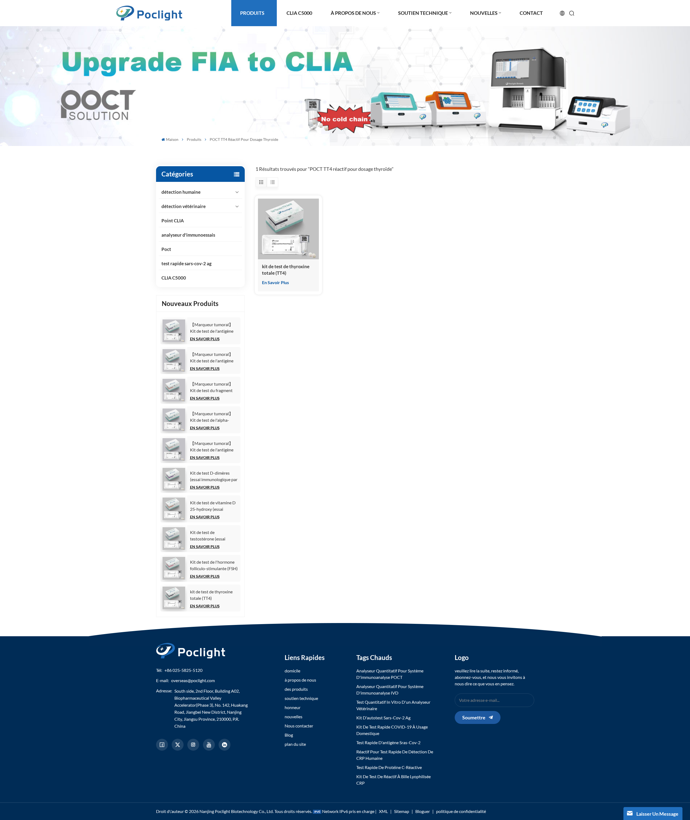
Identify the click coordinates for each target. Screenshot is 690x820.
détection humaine (181, 192)
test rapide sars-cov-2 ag (186, 263)
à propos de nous (300, 679)
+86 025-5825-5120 (183, 670)
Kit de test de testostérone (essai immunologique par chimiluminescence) (208, 536)
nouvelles (293, 716)
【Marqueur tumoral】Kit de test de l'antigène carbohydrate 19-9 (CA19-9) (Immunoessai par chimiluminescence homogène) (212, 358)
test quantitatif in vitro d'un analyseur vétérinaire (393, 705)
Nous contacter (299, 725)
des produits (296, 689)
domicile (292, 670)
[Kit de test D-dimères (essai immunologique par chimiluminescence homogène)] (173, 479)
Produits (194, 139)
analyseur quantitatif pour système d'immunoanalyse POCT (389, 674)
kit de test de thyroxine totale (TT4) (211, 595)
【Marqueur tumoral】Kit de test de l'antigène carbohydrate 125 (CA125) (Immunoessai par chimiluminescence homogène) (211, 328)
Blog (289, 734)
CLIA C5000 (173, 278)
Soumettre (473, 717)
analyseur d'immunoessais (188, 235)
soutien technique (301, 698)
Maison (172, 139)
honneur (293, 707)
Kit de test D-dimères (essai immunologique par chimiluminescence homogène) (213, 476)
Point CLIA (172, 220)
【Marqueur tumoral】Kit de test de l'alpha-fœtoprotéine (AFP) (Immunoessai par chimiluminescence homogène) (211, 417)
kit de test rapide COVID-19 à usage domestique (392, 730)
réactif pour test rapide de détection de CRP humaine (394, 755)
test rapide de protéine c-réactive (389, 767)
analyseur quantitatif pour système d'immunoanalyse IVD (389, 689)
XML (383, 811)
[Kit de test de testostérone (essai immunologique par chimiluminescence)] (173, 538)
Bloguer (422, 811)
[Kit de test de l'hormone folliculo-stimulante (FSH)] (173, 568)
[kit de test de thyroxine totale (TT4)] (173, 597)
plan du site (295, 744)
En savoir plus (205, 338)
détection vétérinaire (183, 206)
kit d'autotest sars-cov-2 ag (383, 717)
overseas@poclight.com (193, 680)
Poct (166, 249)
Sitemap (401, 811)
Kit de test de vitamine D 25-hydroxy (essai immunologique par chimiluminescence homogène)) (213, 506)
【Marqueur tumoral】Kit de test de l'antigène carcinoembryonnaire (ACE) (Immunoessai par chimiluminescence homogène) (212, 447)
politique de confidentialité (461, 811)
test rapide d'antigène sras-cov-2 (388, 742)
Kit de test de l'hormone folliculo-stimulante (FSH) (214, 565)
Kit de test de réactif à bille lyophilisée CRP (393, 779)
